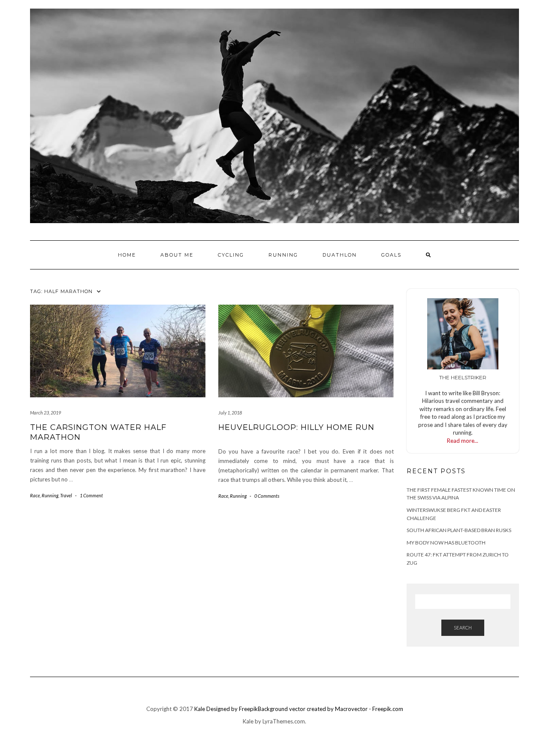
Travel (66, 495)
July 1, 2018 (230, 412)
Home (127, 255)
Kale (199, 708)
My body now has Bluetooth (446, 542)
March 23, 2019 (45, 412)
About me (176, 255)
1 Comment (91, 495)
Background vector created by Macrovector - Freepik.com (330, 708)
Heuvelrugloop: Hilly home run (296, 427)
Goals (391, 255)
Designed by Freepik (232, 708)
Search (463, 627)
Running (283, 255)
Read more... (462, 440)
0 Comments (266, 496)
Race (35, 495)
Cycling (231, 255)
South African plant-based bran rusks (459, 530)
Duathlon (340, 255)
